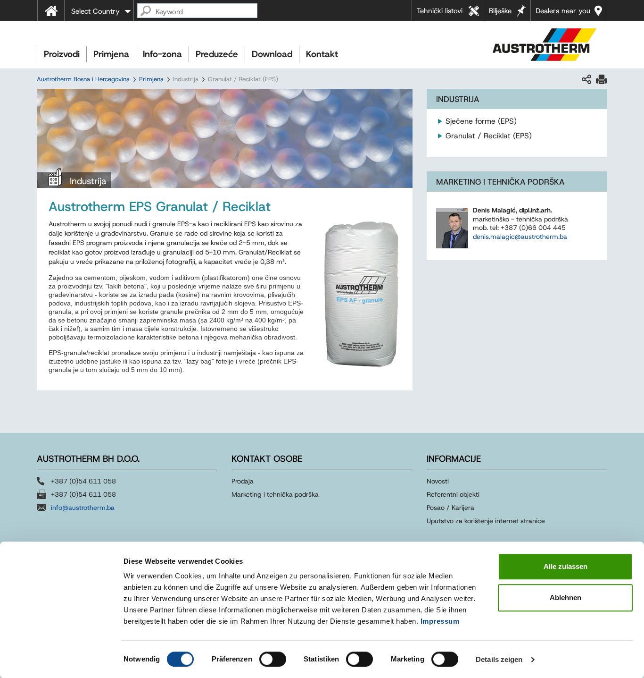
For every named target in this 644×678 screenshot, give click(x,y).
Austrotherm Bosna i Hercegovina (83, 79)
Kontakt (322, 54)
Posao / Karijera (450, 507)
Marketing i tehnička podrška (275, 494)
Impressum (440, 621)
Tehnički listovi (439, 11)
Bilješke (500, 11)
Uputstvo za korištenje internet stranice (486, 521)
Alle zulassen (565, 566)
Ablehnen (565, 597)
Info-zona (162, 54)
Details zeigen (499, 659)
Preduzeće (217, 54)
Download (272, 54)
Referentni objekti (453, 494)
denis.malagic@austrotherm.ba (520, 236)
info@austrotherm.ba (83, 507)
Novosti (438, 481)
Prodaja (243, 481)
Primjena (111, 54)
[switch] (272, 659)
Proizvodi (62, 54)
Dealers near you (563, 11)
